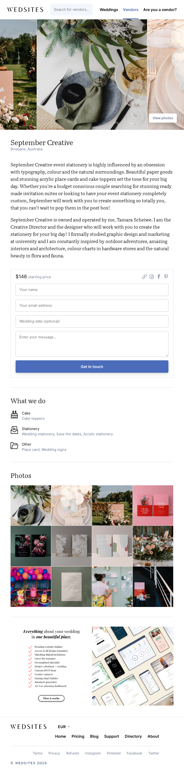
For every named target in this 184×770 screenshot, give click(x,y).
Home (60, 736)
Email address (26, 303)
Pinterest (114, 753)
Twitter (153, 753)
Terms (37, 753)
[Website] (144, 277)
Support (111, 736)
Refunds (72, 753)
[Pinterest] (166, 277)
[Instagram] (151, 277)
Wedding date (26, 318)
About (153, 736)
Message (24, 334)
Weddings (109, 9)
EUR (62, 726)
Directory (133, 736)
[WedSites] (25, 9)
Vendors (130, 9)
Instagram (93, 753)
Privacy (54, 753)
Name (22, 287)
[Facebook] (158, 277)
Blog (94, 736)
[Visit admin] (28, 726)
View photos (163, 118)
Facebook (134, 753)
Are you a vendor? (160, 9)
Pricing (78, 736)
